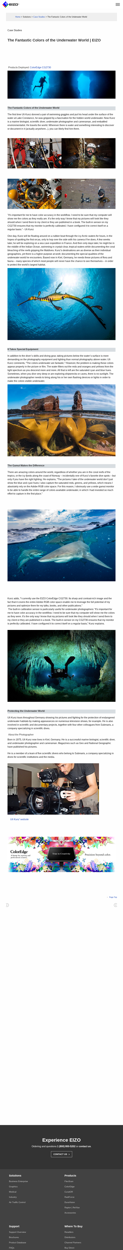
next (116, 905)
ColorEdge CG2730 (40, 67)
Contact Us (61, 1154)
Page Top (113, 897)
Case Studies (39, 17)
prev (7, 905)
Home (17, 17)
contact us (85, 1146)
